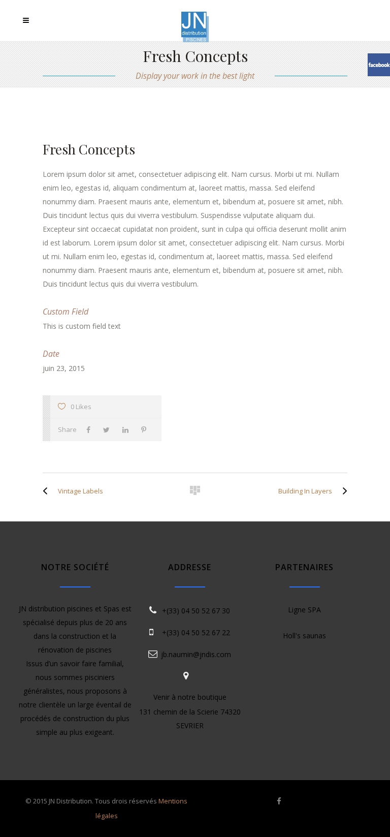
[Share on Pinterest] (146, 430)
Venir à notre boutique (189, 697)
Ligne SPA (304, 609)
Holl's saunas (304, 635)
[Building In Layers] (342, 491)
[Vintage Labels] (48, 491)
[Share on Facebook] (90, 430)
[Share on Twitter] (109, 430)
